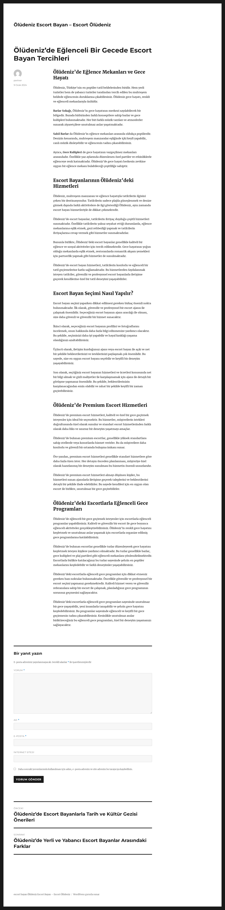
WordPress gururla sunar (86, 894)
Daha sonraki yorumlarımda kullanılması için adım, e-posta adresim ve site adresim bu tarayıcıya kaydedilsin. (75, 769)
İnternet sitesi (24, 752)
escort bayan (20, 894)
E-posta (20, 736)
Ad (16, 720)
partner (18, 80)
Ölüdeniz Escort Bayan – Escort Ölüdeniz (62, 25)
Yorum (19, 670)
